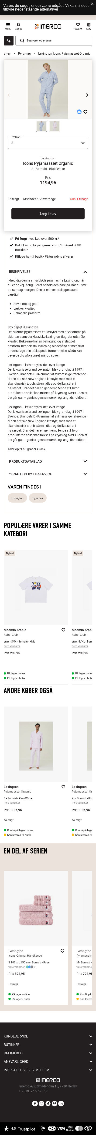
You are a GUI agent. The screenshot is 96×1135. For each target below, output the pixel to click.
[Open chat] (9, 40)
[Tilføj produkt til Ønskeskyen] (79, 111)
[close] (92, 4)
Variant (17, 136)
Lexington (17, 498)
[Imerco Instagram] (41, 1104)
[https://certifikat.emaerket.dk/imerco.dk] (88, 1128)
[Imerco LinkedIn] (61, 1104)
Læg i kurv (48, 214)
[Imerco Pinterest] (54, 1104)
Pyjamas (24, 53)
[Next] (87, 95)
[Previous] (9, 95)
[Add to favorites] (85, 112)
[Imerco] (48, 26)
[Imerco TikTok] (48, 1104)
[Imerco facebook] (35, 1104)
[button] (48, 158)
